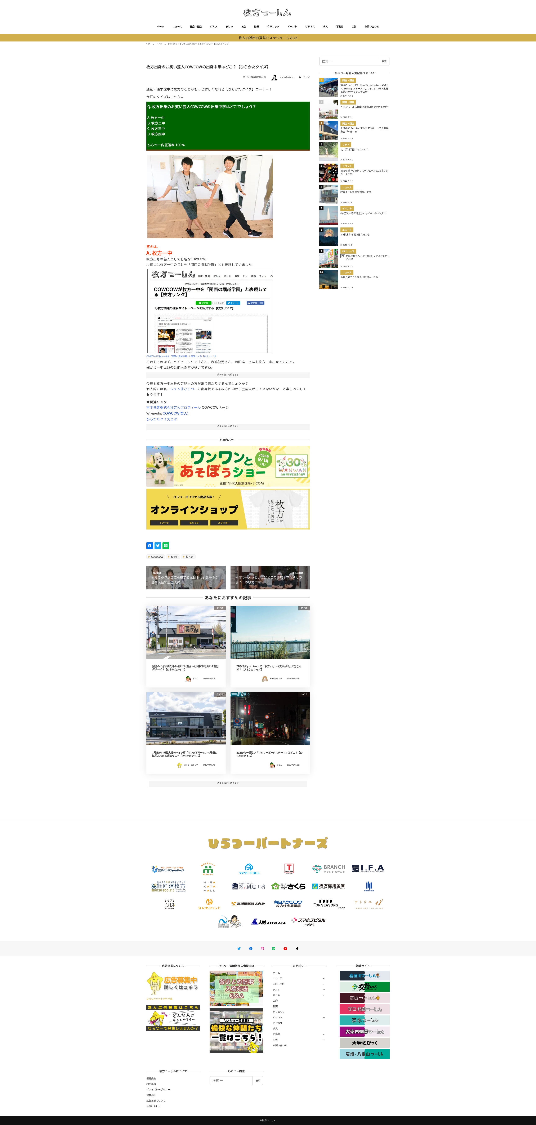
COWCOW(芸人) (175, 413)
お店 (243, 26)
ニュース (177, 26)
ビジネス (310, 26)
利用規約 (151, 1083)
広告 (354, 26)
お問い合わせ (372, 26)
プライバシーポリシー (158, 1089)
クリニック (273, 26)
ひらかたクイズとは (161, 419)
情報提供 (151, 1078)
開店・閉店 (196, 26)
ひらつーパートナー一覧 (159, 998)
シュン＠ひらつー (183, 388)
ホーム (160, 26)
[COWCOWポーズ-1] (210, 195)
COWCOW (157, 556)
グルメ (213, 26)
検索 (384, 61)
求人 (325, 26)
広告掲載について (155, 1100)
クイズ (307, 77)
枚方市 (189, 556)
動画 (256, 26)
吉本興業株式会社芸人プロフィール (173, 407)
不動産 (339, 26)
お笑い (174, 556)
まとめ (229, 26)
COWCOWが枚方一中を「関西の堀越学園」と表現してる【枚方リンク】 (181, 356)
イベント (292, 26)
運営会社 (151, 1095)
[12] (210, 309)
